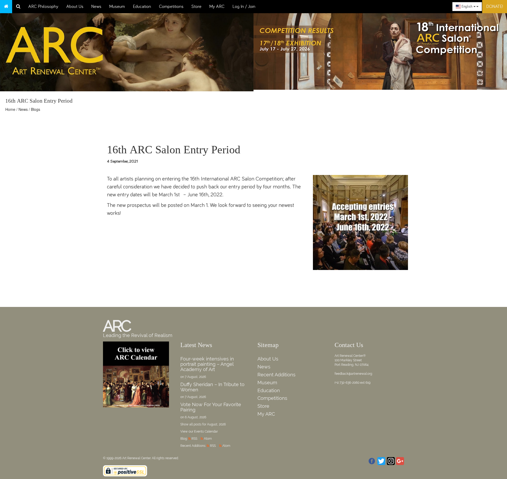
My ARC (216, 6)
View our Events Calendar (199, 431)
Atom (208, 438)
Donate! (494, 6)
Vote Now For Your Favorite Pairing (210, 407)
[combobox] (467, 6)
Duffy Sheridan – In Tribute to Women (212, 387)
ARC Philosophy (43, 6)
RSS (194, 438)
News (96, 6)
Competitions (171, 6)
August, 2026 (216, 424)
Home (10, 109)
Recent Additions (276, 374)
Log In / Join (243, 6)
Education (142, 6)
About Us (74, 6)
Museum (117, 6)
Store (196, 6)
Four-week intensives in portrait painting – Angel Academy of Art (207, 364)
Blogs (35, 109)
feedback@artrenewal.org (353, 374)
